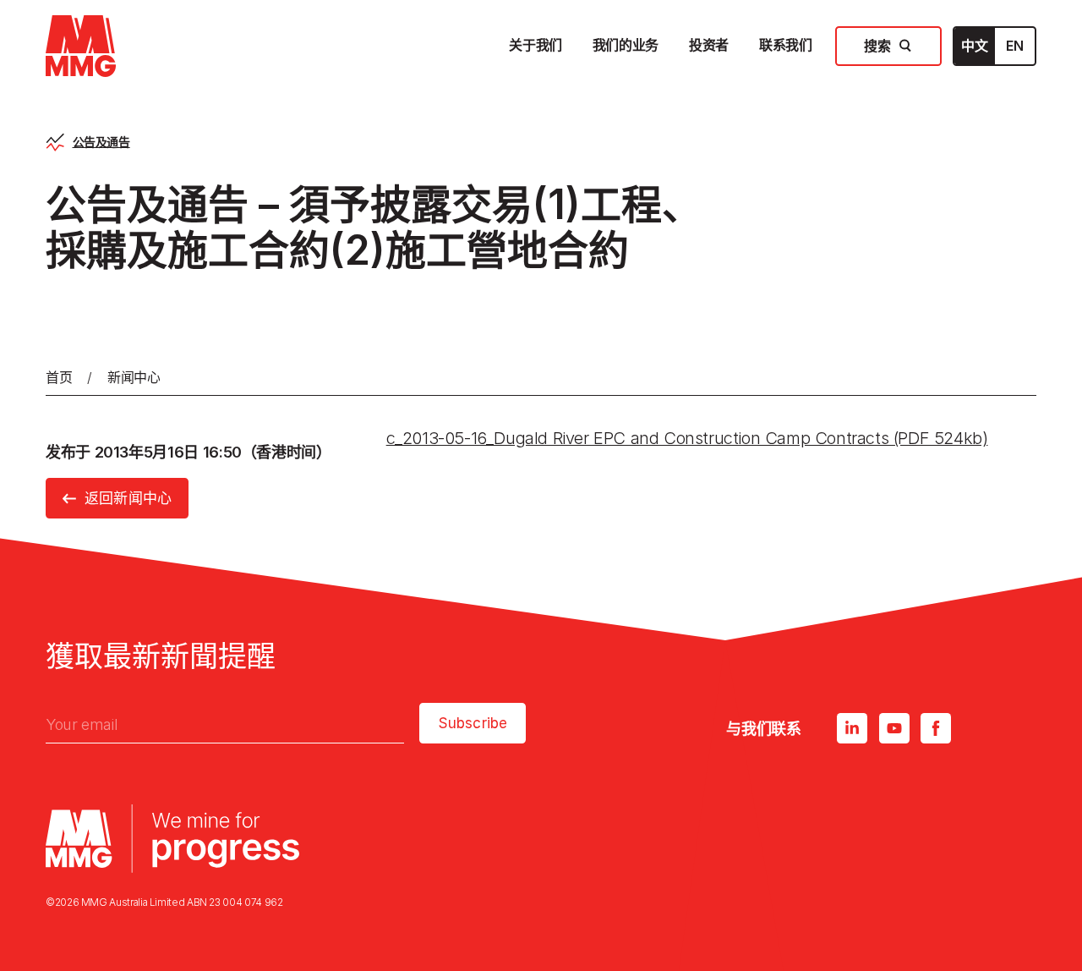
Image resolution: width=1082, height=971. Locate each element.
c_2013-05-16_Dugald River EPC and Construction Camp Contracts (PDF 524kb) (687, 438)
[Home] (81, 46)
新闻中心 (134, 377)
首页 (59, 377)
